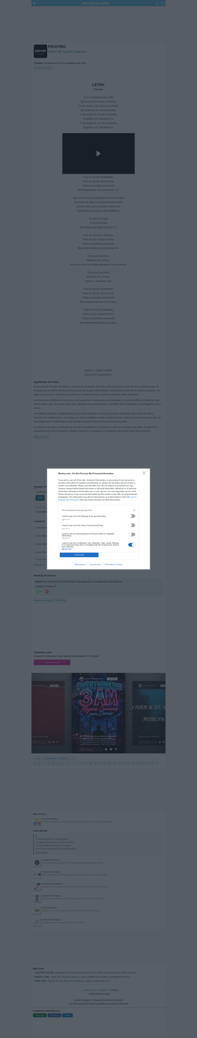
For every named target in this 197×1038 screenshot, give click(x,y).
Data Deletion (80, 564)
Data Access (95, 564)
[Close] (144, 473)
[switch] (131, 516)
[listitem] (98, 510)
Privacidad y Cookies (113, 564)
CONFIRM (79, 555)
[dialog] (98, 519)
